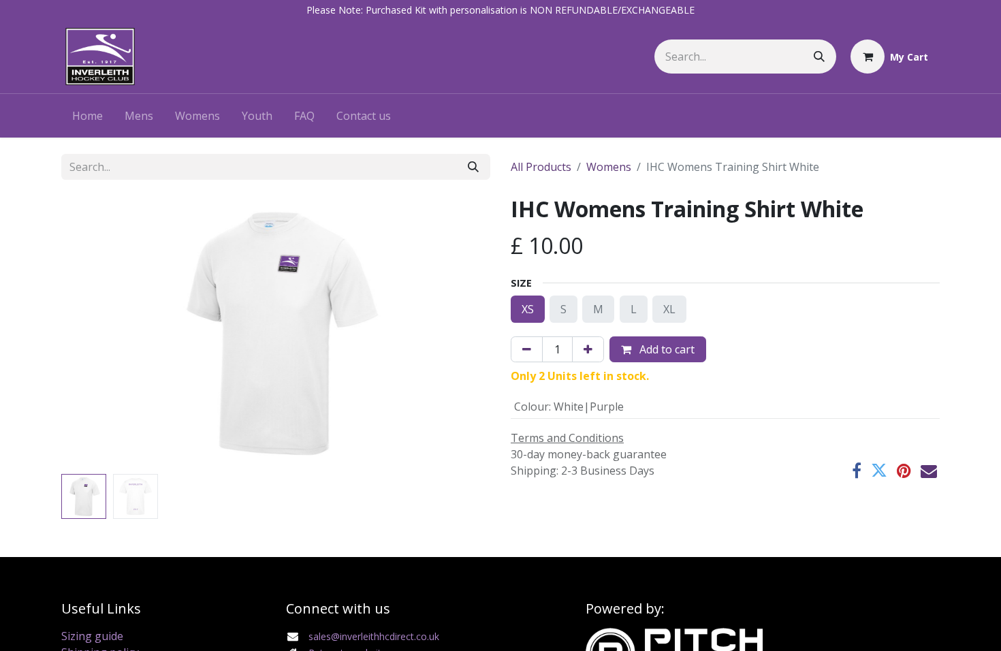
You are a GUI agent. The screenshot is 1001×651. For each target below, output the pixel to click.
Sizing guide (92, 636)
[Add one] (588, 349)
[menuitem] (87, 116)
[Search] (819, 56)
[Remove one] (527, 349)
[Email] (929, 470)
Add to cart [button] (666, 349)
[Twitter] (879, 470)
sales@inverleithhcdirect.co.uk (373, 636)
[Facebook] (856, 470)
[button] (93, 332)
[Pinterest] (904, 470)
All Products (541, 166)
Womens (608, 166)
